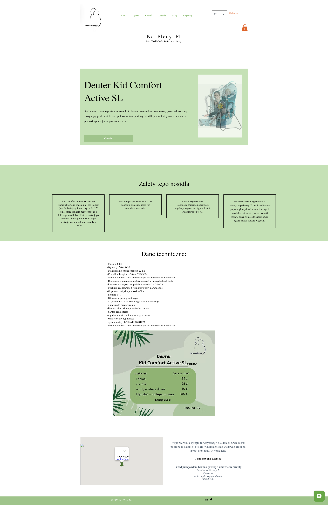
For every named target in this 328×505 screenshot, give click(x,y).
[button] (245, 27)
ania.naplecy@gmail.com (208, 476)
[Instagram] (206, 499)
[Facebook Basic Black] (211, 499)
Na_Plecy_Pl (164, 36)
